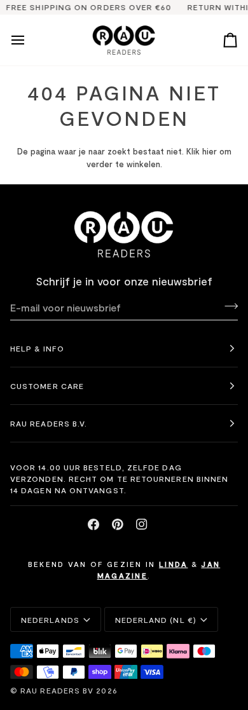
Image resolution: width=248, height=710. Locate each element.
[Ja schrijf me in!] (227, 306)
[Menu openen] (29, 40)
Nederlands (50, 619)
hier (209, 151)
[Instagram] (142, 524)
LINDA (173, 563)
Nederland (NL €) (155, 619)
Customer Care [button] (47, 385)
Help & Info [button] (37, 348)
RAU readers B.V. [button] (48, 423)
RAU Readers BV (56, 690)
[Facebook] (93, 524)
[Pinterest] (117, 524)
